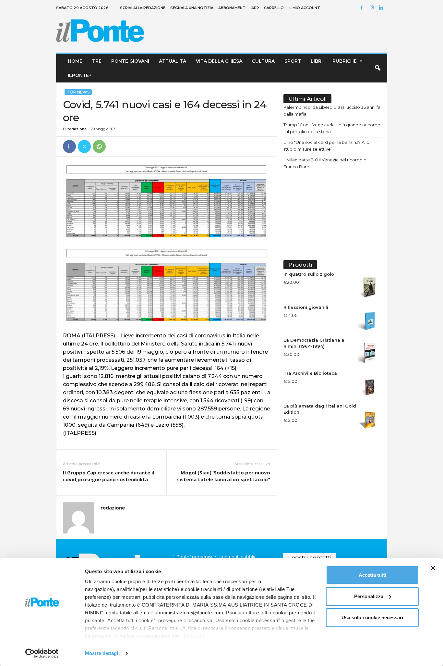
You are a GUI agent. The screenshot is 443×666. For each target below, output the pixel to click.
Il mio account (304, 8)
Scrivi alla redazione (142, 8)
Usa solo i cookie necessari (372, 617)
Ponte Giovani (130, 61)
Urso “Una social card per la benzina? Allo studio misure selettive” (326, 146)
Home (75, 61)
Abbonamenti (232, 8)
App (255, 8)
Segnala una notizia (191, 8)
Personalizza (368, 596)
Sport (292, 61)
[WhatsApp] (99, 146)
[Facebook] (363, 8)
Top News (78, 92)
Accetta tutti (372, 575)
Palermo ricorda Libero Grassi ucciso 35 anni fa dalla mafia (331, 111)
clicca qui (192, 636)
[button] (377, 68)
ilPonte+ (79, 75)
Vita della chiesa (219, 61)
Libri (317, 61)
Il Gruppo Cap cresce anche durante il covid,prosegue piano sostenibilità (108, 476)
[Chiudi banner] (433, 568)
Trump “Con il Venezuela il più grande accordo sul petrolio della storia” (331, 128)
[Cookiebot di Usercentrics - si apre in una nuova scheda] (42, 653)
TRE (97, 61)
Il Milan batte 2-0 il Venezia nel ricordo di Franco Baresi (325, 163)
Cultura (263, 61)
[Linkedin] (382, 8)
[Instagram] (373, 8)
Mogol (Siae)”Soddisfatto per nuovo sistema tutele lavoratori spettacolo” (223, 476)
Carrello (274, 8)
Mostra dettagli (102, 653)
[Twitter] (84, 146)
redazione (77, 129)
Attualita (172, 61)
